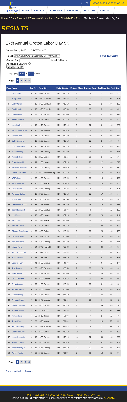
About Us (89, 10)
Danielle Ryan (17, 263)
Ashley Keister (17, 353)
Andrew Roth (17, 136)
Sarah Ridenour (18, 311)
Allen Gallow (17, 114)
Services (73, 10)
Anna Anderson (18, 300)
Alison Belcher (17, 157)
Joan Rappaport (18, 210)
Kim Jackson (17, 316)
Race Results (18, 18)
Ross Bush (16, 93)
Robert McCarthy (19, 173)
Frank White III (18, 162)
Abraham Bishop (18, 194)
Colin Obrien (17, 104)
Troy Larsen (17, 268)
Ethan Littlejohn (18, 279)
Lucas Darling (17, 295)
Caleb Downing (18, 141)
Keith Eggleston (18, 120)
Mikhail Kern (17, 247)
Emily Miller (16, 99)
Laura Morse (17, 189)
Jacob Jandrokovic (19, 130)
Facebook (81, 3)
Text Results (109, 56)
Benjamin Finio (17, 236)
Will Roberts (16, 178)
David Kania (16, 109)
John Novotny (17, 152)
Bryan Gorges (17, 284)
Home (25, 10)
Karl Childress (17, 258)
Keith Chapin (17, 199)
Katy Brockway (18, 326)
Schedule (55, 10)
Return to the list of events (19, 371)
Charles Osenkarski (20, 231)
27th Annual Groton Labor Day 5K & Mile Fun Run (54, 18)
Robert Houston (18, 305)
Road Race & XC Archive (106, 3)
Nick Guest (16, 220)
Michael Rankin (18, 289)
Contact (106, 10)
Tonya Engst (17, 321)
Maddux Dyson (18, 342)
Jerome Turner (18, 226)
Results (39, 10)
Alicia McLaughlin (19, 252)
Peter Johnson (18, 183)
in (52, 60)
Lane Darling (17, 125)
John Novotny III (18, 348)
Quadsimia (109, 398)
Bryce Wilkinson (18, 146)
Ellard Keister (17, 273)
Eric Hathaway (18, 242)
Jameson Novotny (19, 167)
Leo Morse (16, 215)
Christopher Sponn (19, 205)
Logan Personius (18, 337)
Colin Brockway (18, 332)
